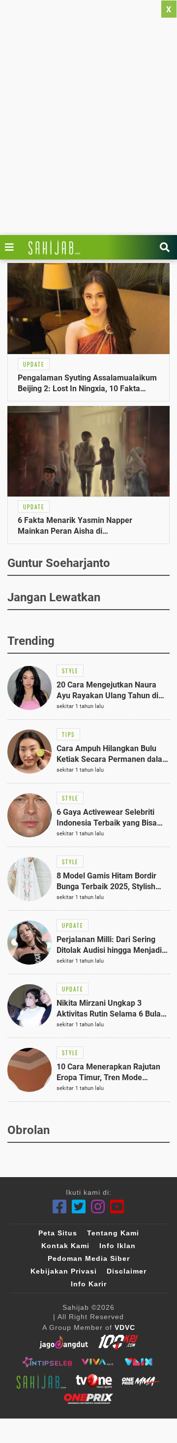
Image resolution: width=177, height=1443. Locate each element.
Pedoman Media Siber (89, 1258)
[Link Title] (12, 247)
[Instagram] (98, 1207)
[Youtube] (117, 1207)
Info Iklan (117, 1246)
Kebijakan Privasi (63, 1271)
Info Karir (89, 1284)
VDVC (125, 1327)
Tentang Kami (113, 1233)
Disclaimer (127, 1271)
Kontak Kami (65, 1246)
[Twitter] (79, 1207)
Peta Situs (57, 1233)
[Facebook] (60, 1207)
